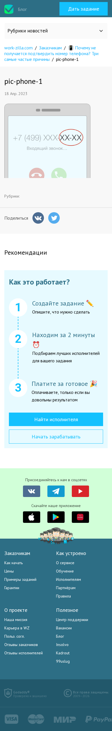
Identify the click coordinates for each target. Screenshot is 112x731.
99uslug (63, 661)
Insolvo (62, 644)
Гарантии (11, 587)
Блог (60, 636)
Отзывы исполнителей (23, 652)
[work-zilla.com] (8, 9)
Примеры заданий (20, 579)
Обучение (65, 571)
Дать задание (83, 8)
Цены (9, 571)
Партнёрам (66, 587)
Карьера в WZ (17, 628)
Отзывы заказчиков (21, 644)
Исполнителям (68, 579)
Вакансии (64, 628)
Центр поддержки (72, 619)
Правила (63, 596)
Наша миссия (15, 619)
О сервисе (65, 562)
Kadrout (62, 652)
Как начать (13, 562)
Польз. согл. (14, 636)
